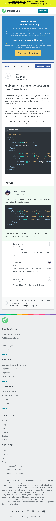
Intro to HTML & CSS (10, 396)
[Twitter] (12, 511)
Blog (4, 425)
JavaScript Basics (9, 392)
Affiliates (5, 454)
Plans (4, 451)
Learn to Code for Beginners (14, 365)
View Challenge (43, 66)
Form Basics (32, 66)
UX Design (6, 349)
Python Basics (7, 399)
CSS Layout (6, 403)
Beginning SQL (8, 372)
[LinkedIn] (28, 511)
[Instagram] (33, 511)
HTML (7, 66)
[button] (5, 4)
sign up (27, 305)
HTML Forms (18, 66)
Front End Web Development (14, 334)
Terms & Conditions (12, 517)
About (4, 421)
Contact (5, 436)
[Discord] (43, 511)
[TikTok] (38, 511)
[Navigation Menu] (52, 11)
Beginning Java (8, 376)
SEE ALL (6, 354)
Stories (5, 432)
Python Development (10, 342)
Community (6, 428)
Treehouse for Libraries (11, 470)
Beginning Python (9, 369)
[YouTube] (17, 511)
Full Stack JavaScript (10, 338)
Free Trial (43, 11)
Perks (4, 458)
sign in (18, 305)
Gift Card (5, 440)
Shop (4, 462)
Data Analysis (7, 345)
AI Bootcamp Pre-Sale (17, 2)
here (43, 35)
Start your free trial (28, 53)
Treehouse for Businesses (12, 473)
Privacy (25, 517)
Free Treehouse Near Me (12, 466)
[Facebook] (23, 511)
